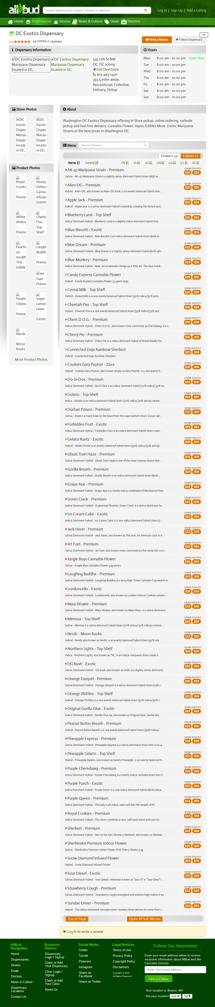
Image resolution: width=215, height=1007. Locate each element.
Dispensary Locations (19, 989)
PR (124, 163)
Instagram (86, 967)
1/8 (158, 163)
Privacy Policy (122, 955)
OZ (194, 163)
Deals (114, 21)
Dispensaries (41, 21)
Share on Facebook (85, 974)
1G (135, 163)
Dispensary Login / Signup (54, 955)
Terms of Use (122, 950)
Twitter (83, 950)
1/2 (182, 163)
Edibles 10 (190, 156)
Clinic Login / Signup (53, 973)
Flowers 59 (169, 156)
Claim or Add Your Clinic (54, 982)
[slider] (22, 41)
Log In (162, 10)
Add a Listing (196, 10)
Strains (65, 21)
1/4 (170, 163)
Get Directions (107, 69)
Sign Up (177, 10)
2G (147, 163)
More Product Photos (31, 359)
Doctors (134, 21)
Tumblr (83, 955)
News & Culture (90, 21)
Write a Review (158, 39)
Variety (90, 163)
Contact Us (18, 996)
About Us (51, 989)
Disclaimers (121, 967)
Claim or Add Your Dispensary (56, 964)
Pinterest (85, 961)
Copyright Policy (124, 961)
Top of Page (77, 919)
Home (19, 21)
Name (72, 163)
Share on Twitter (90, 981)
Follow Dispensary (190, 39)
